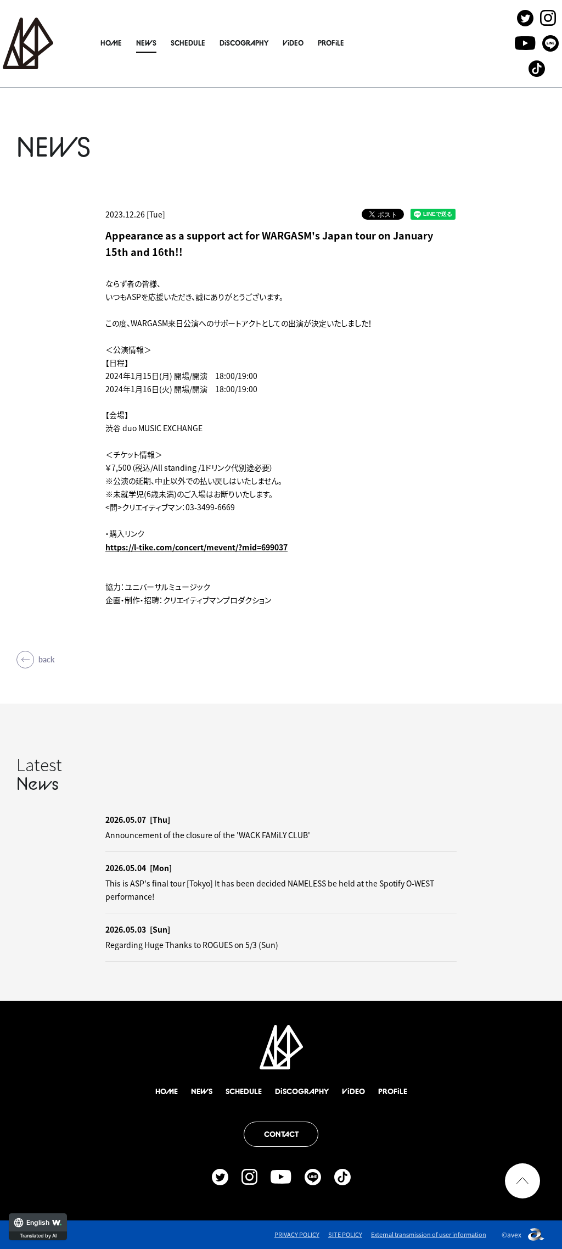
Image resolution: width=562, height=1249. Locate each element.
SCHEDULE (188, 42)
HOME (111, 42)
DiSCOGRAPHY (244, 42)
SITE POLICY (345, 1234)
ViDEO (293, 42)
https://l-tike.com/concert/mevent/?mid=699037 (196, 547)
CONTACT (281, 1134)
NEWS (146, 42)
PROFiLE (331, 42)
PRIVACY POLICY (296, 1234)
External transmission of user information (428, 1234)
